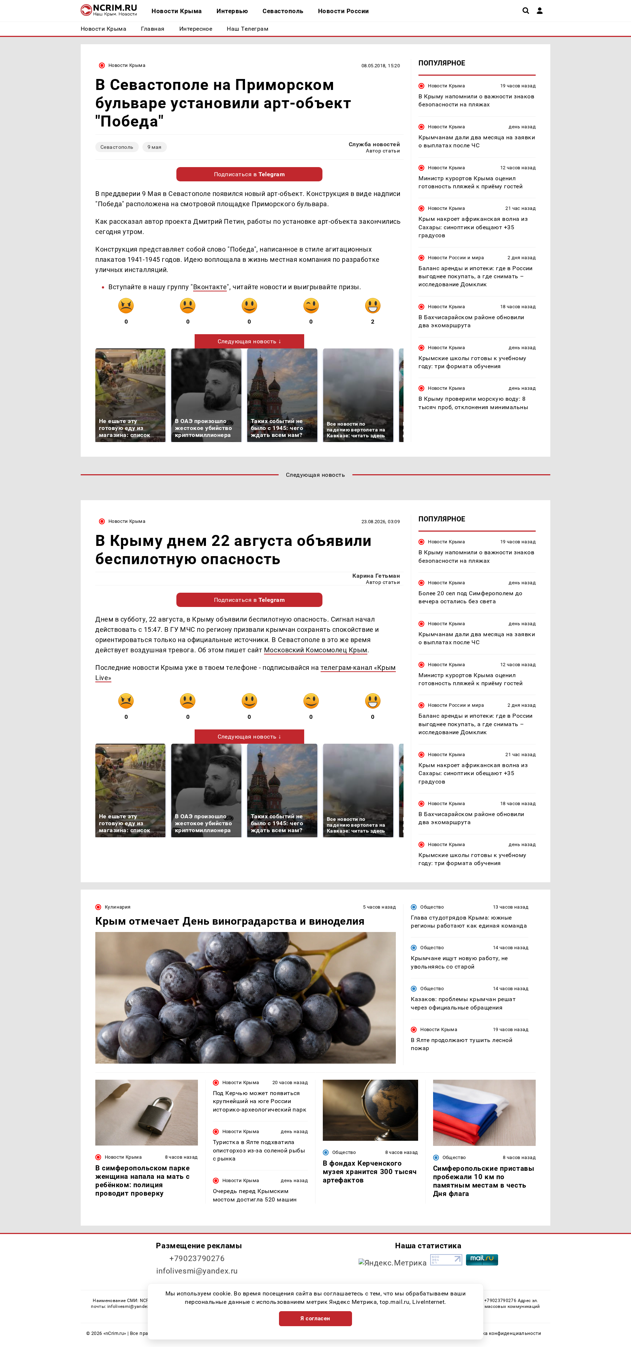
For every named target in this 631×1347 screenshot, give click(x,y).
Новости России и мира (456, 257)
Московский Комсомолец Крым (315, 650)
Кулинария (117, 907)
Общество (432, 907)
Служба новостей (374, 144)
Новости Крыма (126, 65)
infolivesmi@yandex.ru (197, 1271)
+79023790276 (197, 1258)
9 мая (155, 147)
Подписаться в (249, 174)
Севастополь (117, 147)
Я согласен (315, 1318)
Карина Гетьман (376, 575)
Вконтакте (210, 287)
